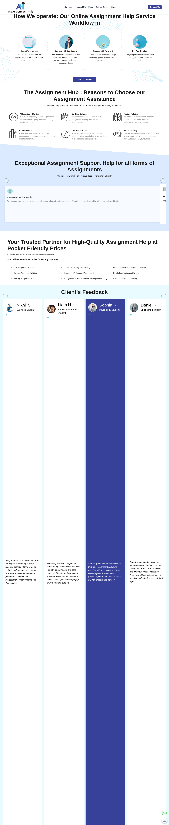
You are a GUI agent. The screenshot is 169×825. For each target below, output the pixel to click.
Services (68, 7)
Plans (90, 7)
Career (114, 7)
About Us (81, 7)
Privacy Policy (102, 7)
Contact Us (155, 7)
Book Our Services (84, 79)
